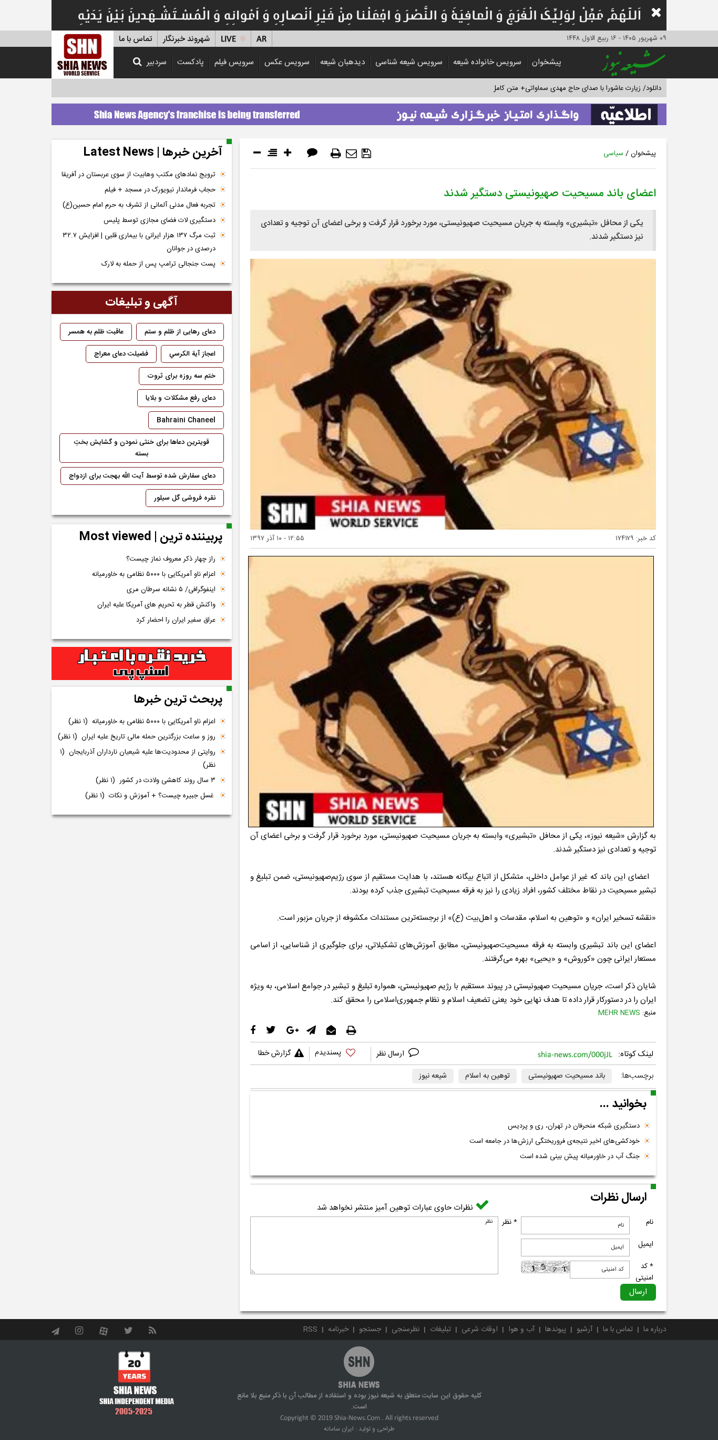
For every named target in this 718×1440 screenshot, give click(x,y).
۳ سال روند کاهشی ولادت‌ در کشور (156, 780)
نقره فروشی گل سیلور (185, 498)
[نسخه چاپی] (336, 153)
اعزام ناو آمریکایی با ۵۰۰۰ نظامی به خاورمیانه (154, 574)
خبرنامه (338, 1329)
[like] (340, 1054)
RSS (310, 1329)
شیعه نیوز (433, 1076)
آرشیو (584, 1329)
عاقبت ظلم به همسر (96, 332)
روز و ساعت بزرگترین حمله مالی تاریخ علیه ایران (137, 737)
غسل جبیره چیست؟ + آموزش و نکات (150, 796)
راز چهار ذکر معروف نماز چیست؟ (171, 559)
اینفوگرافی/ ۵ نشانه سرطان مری (171, 589)
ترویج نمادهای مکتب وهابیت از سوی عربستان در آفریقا (138, 174)
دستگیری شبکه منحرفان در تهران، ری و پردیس (574, 1126)
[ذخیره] (366, 153)
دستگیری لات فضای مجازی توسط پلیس (160, 220)
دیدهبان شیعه (342, 62)
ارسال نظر (391, 1054)
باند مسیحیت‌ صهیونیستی (566, 1076)
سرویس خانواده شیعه (487, 62)
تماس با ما (135, 39)
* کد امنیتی (644, 1272)
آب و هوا (521, 1329)
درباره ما (654, 1329)
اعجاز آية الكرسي (192, 354)
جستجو (370, 1329)
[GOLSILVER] (142, 664)
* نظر (509, 1222)
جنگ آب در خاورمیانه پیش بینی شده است (580, 1156)
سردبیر (157, 62)
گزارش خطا (274, 1053)
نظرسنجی (405, 1329)
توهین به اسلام (487, 1076)
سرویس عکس (287, 62)
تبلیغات (440, 1329)
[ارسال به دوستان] (351, 153)
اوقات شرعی (479, 1329)
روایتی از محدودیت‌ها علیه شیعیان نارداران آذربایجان (138, 758)
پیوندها (555, 1329)
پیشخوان (546, 62)
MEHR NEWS (619, 1013)
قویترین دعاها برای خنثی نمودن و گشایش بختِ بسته (141, 448)
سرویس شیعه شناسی (409, 62)
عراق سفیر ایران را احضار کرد (176, 620)
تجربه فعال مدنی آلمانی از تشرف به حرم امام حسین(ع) (139, 205)
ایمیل (645, 1244)
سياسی (613, 153)
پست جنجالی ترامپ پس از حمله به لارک (158, 264)
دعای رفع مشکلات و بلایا (181, 398)
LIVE (228, 39)
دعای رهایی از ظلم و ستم (180, 332)
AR (261, 39)
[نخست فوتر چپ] (137, 1382)
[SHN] (83, 54)
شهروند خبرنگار (186, 39)
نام (649, 1222)
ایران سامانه (339, 1429)
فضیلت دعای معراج (121, 354)
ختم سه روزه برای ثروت (181, 376)
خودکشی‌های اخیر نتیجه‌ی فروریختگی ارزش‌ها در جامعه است (554, 1141)
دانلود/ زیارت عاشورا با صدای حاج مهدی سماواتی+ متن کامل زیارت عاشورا (558, 88)
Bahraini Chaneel (186, 420)
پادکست (190, 62)
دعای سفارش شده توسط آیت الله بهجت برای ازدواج (142, 476)
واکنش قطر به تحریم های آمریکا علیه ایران (156, 605)
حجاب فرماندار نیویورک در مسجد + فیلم (160, 190)
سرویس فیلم (234, 62)
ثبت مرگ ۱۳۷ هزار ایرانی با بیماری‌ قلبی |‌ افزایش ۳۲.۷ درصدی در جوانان (139, 242)
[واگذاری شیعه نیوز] (359, 111)
